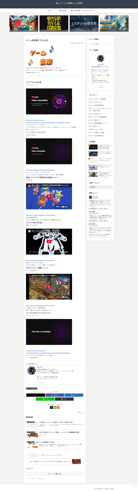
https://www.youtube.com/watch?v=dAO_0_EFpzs (40, 305)
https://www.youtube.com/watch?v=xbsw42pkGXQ (40, 260)
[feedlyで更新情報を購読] (40, 383)
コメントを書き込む (54, 474)
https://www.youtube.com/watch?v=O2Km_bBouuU (40, 215)
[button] (64, 399)
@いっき (40, 367)
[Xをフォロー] (38, 383)
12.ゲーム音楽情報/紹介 (32, 388)
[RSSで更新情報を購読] (42, 383)
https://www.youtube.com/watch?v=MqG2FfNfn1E (40, 170)
